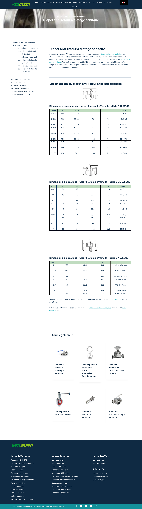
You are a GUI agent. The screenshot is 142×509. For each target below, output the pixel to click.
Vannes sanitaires (79, 16)
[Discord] (91, 506)
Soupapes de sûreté (60, 483)
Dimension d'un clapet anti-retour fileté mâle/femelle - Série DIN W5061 (28, 51)
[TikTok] (96, 506)
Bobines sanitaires (18, 493)
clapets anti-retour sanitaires (100, 308)
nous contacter (115, 299)
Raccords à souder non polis (22, 499)
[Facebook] (77, 506)
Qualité (109, 2)
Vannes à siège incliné (60, 493)
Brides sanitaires (17, 486)
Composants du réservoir (21, 91)
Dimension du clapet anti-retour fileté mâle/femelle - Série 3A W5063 (27, 69)
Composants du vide (19, 94)
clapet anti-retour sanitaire (110, 54)
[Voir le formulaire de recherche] (117, 4)
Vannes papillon (58, 463)
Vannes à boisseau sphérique (63, 480)
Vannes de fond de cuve (61, 489)
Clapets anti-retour (64, 16)
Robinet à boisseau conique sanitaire (117, 414)
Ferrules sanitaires (18, 483)
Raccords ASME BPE (19, 460)
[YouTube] (86, 506)
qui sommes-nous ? (100, 473)
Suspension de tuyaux (19, 473)
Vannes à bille (57, 460)
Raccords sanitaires (18, 79)
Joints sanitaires (17, 489)
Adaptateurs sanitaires (20, 476)
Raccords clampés (18, 467)
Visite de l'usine (99, 480)
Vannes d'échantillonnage (62, 486)
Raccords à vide (99, 463)
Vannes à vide (98, 460)
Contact (74, 7)
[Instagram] (81, 506)
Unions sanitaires (17, 496)
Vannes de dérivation (60, 473)
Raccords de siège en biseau (22, 463)
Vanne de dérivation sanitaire (86, 414)
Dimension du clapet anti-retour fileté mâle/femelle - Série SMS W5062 (27, 60)
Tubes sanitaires (17, 85)
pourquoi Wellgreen (100, 477)
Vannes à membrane (60, 470)
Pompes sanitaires (18, 82)
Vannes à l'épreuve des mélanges (65, 476)
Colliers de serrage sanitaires (22, 480)
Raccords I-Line (17, 470)
